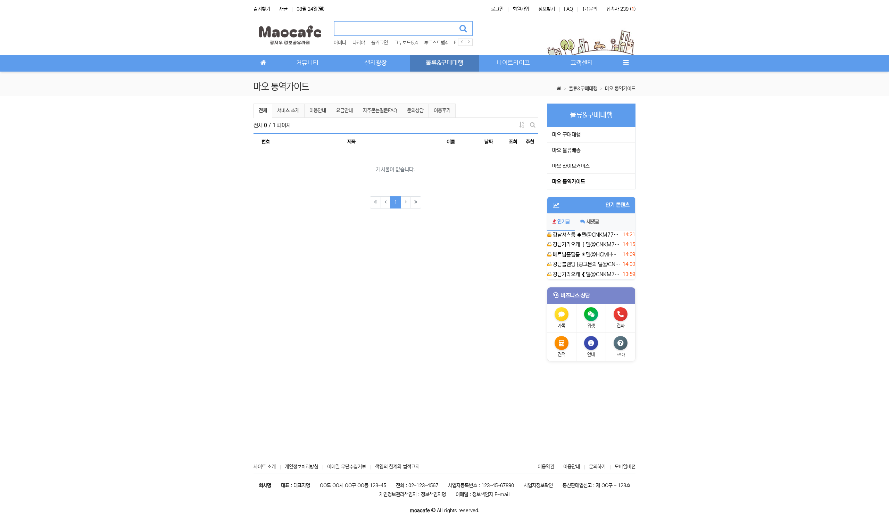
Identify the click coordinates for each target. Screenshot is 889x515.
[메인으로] (263, 63)
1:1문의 (589, 9)
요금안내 (344, 110)
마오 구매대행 (566, 135)
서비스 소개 (288, 110)
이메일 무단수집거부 (346, 466)
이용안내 (317, 110)
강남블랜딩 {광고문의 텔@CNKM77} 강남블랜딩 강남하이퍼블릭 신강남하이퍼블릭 (586, 264)
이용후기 (442, 110)
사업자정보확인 (538, 485)
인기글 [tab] (563, 221)
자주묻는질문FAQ (380, 110)
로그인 (497, 9)
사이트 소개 (265, 466)
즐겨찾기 (262, 9)
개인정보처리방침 (301, 466)
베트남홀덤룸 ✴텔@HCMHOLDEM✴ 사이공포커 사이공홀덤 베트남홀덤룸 (586, 255)
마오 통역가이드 (620, 88)
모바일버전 (625, 466)
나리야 (358, 43)
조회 (513, 142)
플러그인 (379, 43)
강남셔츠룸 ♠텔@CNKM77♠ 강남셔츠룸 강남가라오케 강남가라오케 (586, 235)
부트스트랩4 (436, 43)
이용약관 (546, 466)
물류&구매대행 (583, 88)
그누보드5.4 (406, 43)
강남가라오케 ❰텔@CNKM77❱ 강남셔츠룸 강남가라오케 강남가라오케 (586, 274)
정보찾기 (546, 9)
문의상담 (415, 110)
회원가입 (521, 9)
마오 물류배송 (566, 150)
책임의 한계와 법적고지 (397, 466)
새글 (283, 9)
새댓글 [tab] (593, 221)
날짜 (488, 142)
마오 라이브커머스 (571, 166)
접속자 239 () (620, 9)
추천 (530, 142)
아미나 (340, 43)
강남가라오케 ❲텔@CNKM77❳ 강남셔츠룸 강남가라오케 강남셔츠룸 (586, 244)
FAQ (568, 9)
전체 (263, 110)
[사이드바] (625, 63)
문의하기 (597, 466)
